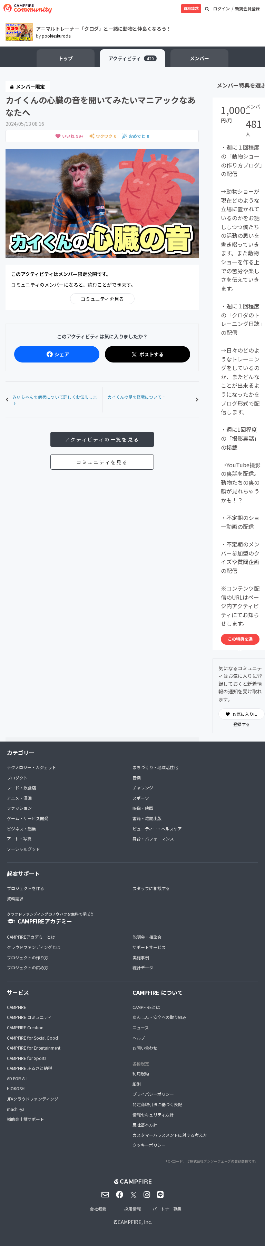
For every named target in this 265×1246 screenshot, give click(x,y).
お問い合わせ (144, 1048)
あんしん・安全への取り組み (159, 1017)
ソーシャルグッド (23, 849)
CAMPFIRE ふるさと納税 (29, 1068)
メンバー (199, 58)
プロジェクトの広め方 (27, 967)
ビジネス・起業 (21, 828)
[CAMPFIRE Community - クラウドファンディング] (27, 8)
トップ (65, 58)
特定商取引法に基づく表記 (157, 1104)
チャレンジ (142, 787)
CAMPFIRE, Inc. (135, 1221)
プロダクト (17, 777)
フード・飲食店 (21, 787)
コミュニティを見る (102, 298)
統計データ (142, 967)
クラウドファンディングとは (33, 947)
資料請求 (191, 8)
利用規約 (140, 1073)
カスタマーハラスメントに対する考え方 (169, 1135)
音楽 (136, 777)
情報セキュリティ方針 (153, 1114)
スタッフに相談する (151, 888)
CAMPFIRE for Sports (26, 1058)
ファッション (19, 808)
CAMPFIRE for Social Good (32, 1038)
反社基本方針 (144, 1124)
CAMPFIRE (16, 1007)
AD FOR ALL (18, 1078)
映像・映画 (142, 808)
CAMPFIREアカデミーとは (31, 937)
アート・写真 (19, 838)
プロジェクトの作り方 (27, 957)
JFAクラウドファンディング (32, 1099)
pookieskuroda (56, 36)
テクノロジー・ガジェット (31, 767)
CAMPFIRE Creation (25, 1027)
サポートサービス (149, 947)
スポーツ (140, 798)
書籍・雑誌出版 (146, 818)
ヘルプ (138, 1038)
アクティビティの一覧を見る (102, 439)
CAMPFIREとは (146, 1007)
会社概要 (98, 1209)
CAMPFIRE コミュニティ (29, 1017)
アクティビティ (131, 58)
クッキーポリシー (149, 1145)
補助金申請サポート (25, 1119)
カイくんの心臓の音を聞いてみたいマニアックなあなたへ (101, 106)
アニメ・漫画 (19, 798)
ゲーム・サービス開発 (27, 818)
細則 (136, 1084)
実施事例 (140, 957)
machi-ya (15, 1109)
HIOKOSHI (16, 1088)
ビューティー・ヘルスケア (157, 828)
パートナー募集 (167, 1209)
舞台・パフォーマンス (153, 838)
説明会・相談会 (146, 937)
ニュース (140, 1027)
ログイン (221, 8)
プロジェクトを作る (25, 888)
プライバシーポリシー (153, 1094)
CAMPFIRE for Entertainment (33, 1048)
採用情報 (132, 1209)
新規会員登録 (247, 8)
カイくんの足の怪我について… (136, 397)
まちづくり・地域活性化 (155, 767)
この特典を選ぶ (240, 640)
